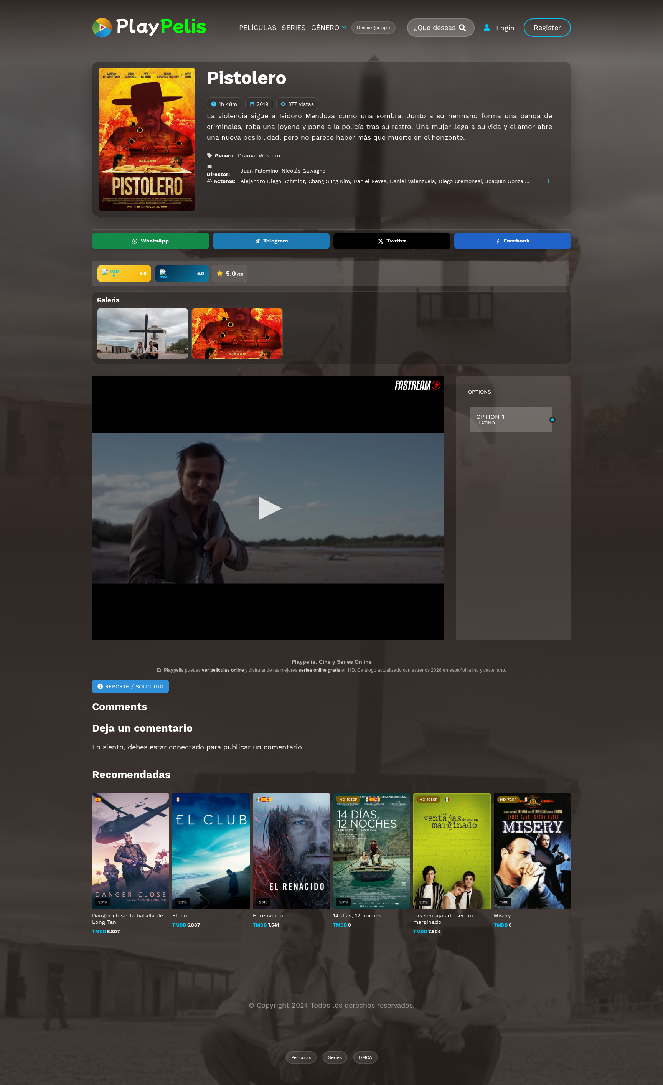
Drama (246, 155)
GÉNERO (325, 27)
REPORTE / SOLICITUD (134, 686)
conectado (186, 747)
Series (335, 1057)
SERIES (294, 27)
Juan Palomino (259, 171)
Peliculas (301, 1057)
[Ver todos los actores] (548, 181)
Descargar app (373, 27)
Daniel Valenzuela (412, 181)
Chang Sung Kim (329, 181)
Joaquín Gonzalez (508, 181)
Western (269, 155)
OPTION (490, 419)
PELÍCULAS (258, 27)
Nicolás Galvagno (303, 171)
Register (547, 27)
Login (505, 28)
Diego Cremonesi (460, 181)
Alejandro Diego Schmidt (273, 181)
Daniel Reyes (369, 181)
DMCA (365, 1057)
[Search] (465, 27)
